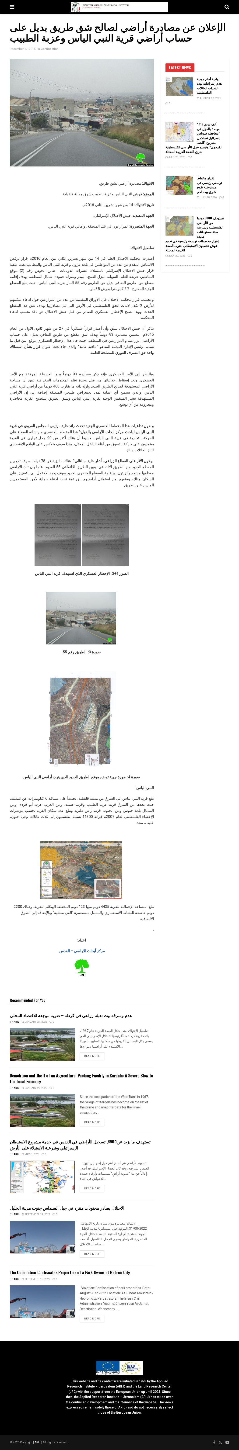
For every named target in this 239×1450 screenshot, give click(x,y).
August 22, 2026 (210, 98)
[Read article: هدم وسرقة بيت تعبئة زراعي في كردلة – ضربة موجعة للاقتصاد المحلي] (42, 1044)
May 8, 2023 (31, 1154)
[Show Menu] (12, 7)
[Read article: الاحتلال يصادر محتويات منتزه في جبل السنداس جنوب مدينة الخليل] (42, 1237)
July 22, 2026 (176, 256)
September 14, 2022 (37, 1214)
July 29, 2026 (176, 157)
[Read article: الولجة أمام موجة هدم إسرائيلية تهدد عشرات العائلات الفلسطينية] (179, 86)
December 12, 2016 (22, 49)
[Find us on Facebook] (214, 1442)
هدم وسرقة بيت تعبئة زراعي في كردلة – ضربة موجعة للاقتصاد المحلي (71, 1015)
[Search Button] (227, 7)
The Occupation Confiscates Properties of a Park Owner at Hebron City (70, 1272)
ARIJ (38, 1442)
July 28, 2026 (208, 197)
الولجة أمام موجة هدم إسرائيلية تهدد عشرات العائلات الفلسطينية (209, 85)
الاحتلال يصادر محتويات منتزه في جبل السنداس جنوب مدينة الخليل (67, 1208)
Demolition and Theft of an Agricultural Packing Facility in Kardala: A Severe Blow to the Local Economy (81, 1078)
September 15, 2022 (37, 1279)
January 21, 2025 (35, 1022)
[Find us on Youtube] (227, 1442)
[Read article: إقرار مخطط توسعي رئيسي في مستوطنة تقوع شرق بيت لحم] (179, 186)
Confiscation (49, 49)
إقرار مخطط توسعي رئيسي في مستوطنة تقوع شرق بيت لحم (209, 184)
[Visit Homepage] (119, 7)
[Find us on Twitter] (220, 1442)
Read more (94, 1056)
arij (16, 1022)
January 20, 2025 (35, 1088)
